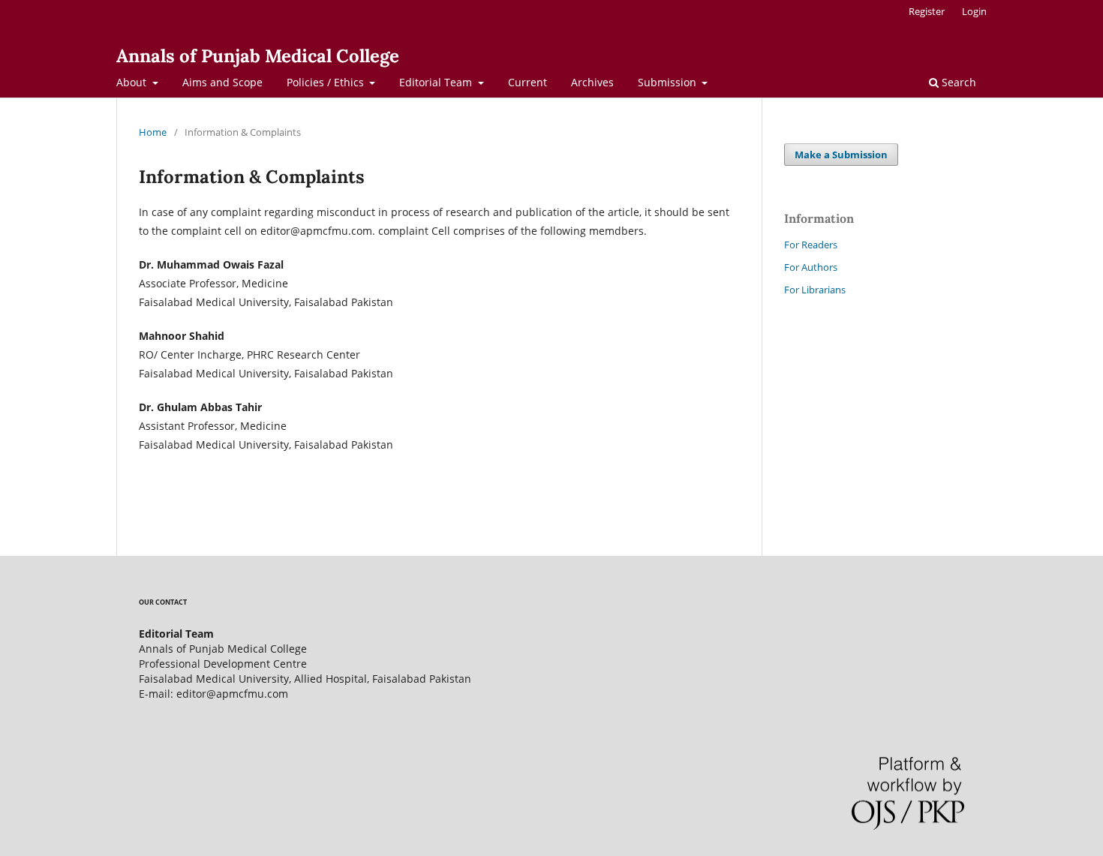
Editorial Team (437, 82)
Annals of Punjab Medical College (257, 56)
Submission (668, 82)
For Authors (810, 267)
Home (153, 132)
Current (527, 82)
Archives (592, 82)
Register (927, 11)
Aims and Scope (222, 82)
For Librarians (815, 289)
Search (957, 82)
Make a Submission (841, 154)
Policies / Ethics (327, 82)
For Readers (810, 244)
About (132, 82)
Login (974, 11)
